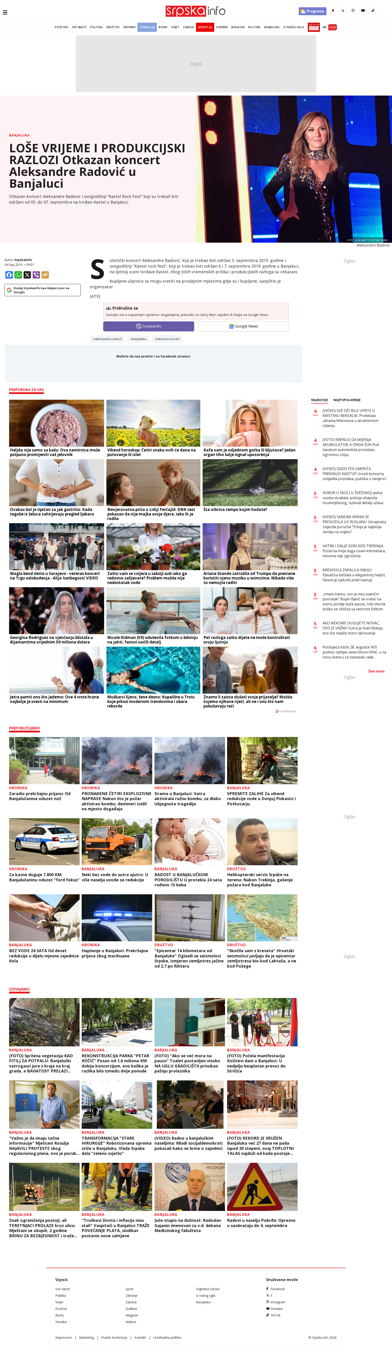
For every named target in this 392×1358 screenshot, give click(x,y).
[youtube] (363, 10)
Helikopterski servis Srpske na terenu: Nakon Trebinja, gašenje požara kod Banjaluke (260, 879)
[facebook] (333, 10)
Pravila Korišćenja (114, 1337)
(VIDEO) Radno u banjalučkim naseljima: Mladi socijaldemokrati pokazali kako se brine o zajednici (188, 1143)
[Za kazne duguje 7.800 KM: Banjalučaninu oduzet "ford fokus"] (44, 841)
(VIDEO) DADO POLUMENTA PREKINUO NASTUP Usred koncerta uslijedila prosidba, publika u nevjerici (354, 473)
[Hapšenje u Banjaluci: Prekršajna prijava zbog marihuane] (117, 917)
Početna (61, 27)
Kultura (254, 27)
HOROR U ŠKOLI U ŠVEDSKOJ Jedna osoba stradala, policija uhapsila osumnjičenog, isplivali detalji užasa (353, 497)
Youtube (276, 1308)
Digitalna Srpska (208, 1289)
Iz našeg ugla (293, 27)
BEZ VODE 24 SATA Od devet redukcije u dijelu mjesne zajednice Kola (44, 956)
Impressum (63, 1337)
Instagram (277, 1302)
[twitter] (343, 10)
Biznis (163, 27)
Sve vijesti (79, 27)
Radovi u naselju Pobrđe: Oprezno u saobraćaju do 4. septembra (261, 1223)
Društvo (113, 27)
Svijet (175, 27)
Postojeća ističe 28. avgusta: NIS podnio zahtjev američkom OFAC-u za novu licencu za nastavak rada (354, 652)
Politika (96, 27)
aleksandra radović (108, 339)
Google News (246, 326)
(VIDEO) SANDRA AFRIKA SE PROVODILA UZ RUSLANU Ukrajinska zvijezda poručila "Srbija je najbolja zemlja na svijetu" (354, 524)
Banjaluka (272, 27)
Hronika (129, 27)
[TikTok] (373, 10)
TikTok (275, 1315)
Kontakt (140, 1337)
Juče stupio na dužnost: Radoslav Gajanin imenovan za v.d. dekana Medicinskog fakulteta (187, 1225)
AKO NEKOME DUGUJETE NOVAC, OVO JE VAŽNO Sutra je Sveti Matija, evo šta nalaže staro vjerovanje (353, 628)
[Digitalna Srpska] (313, 27)
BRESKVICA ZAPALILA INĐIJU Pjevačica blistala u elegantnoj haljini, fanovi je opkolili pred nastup (354, 574)
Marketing (86, 1337)
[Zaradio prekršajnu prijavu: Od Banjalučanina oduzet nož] (44, 760)
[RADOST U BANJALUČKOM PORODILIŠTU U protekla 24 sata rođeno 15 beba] (189, 841)
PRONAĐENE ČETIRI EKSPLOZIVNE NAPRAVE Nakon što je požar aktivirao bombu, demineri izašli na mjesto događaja (117, 801)
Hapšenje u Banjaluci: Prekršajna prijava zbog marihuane (115, 953)
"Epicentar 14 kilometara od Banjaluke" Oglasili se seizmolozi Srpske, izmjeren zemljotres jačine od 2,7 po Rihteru (189, 958)
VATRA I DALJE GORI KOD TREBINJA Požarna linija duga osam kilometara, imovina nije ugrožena (354, 550)
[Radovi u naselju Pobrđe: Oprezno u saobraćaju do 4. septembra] (262, 1187)
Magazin (238, 27)
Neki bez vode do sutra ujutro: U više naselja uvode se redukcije (115, 877)
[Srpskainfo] (196, 11)
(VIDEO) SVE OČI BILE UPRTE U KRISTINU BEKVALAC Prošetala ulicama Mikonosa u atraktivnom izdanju (350, 418)
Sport (130, 1289)
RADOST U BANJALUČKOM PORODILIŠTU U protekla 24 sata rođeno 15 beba (188, 879)
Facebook (277, 1289)
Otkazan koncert (168, 339)
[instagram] (353, 10)
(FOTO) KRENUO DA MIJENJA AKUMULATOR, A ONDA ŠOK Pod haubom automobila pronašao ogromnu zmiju (351, 447)
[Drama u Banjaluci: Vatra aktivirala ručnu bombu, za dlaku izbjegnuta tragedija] (189, 760)
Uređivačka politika (167, 1337)
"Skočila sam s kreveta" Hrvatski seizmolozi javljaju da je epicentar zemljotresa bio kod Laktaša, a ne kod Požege (261, 958)
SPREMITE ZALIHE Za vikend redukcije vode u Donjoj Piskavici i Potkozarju (261, 798)
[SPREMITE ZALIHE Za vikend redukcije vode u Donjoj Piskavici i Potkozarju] (262, 760)
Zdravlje (147, 27)
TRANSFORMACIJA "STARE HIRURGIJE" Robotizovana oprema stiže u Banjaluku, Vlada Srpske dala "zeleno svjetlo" (117, 1146)
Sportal (205, 27)
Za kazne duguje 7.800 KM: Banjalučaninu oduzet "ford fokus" (44, 877)
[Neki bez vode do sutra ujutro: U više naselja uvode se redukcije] (117, 841)
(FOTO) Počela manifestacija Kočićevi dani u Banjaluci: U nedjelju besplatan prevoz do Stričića (256, 1063)
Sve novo (376, 671)
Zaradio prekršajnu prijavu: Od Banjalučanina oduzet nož (40, 796)
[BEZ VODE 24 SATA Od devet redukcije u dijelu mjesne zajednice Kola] (44, 917)
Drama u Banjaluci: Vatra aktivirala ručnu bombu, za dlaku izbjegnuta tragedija (187, 798)
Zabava (188, 27)
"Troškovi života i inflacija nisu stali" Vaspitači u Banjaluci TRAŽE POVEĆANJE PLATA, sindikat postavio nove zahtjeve (115, 1228)
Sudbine (222, 27)
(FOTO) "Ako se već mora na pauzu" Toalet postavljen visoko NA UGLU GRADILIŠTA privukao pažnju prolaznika (187, 1063)
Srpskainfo (23, 260)
